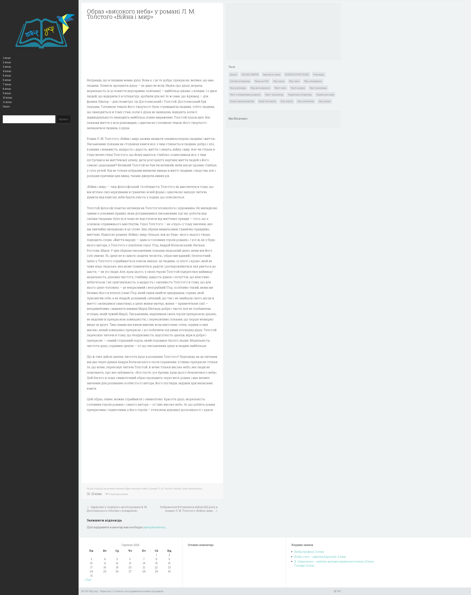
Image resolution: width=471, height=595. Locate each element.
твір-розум (325, 101)
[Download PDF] (152, 49)
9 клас (7, 93)
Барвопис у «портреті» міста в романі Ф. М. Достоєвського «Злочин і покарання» (117, 508)
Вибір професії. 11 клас (309, 551)
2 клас (7, 62)
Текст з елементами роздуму (245, 94)
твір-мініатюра (306, 101)
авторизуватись (155, 527)
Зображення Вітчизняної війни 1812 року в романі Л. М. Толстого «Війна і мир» (188, 508)
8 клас (7, 88)
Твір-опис (294, 81)
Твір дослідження (260, 87)
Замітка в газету (271, 74)
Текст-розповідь (318, 87)
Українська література (300, 94)
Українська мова (325, 94)
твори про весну (267, 101)
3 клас (7, 66)
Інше (6, 106)
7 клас (7, 84)
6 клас (7, 80)
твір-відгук (287, 101)
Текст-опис (280, 87)
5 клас (7, 75)
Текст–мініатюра (274, 94)
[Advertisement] (152, 49)
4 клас (7, 71)
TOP (338, 591)
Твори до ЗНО (262, 81)
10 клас (7, 97)
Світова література (240, 81)
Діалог (233, 74)
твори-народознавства (242, 101)
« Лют (88, 579)
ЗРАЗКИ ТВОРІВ (250, 74)
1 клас (7, 58)
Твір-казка (278, 81)
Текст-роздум (298, 87)
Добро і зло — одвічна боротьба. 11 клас (320, 556)
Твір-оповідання (313, 81)
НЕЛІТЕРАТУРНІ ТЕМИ (297, 74)
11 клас (7, 102)
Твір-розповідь (238, 87)
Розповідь (318, 74)
